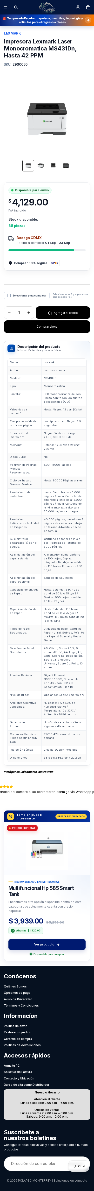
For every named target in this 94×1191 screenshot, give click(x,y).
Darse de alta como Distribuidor (26, 1084)
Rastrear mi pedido (17, 1032)
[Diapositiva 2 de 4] (40, 165)
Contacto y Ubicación (19, 1078)
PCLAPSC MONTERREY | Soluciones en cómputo (52, 1180)
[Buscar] (16, 7)
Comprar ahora (47, 326)
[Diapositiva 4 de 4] (65, 165)
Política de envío (15, 1026)
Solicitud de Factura (18, 1072)
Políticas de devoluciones (22, 1045)
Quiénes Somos (15, 986)
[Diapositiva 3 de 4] (53, 165)
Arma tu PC (12, 1065)
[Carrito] (88, 7)
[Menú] (5, 7)
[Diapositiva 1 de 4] (28, 165)
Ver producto (47, 944)
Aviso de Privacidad (18, 999)
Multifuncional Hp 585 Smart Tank (41, 891)
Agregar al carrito (66, 313)
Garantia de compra (18, 1039)
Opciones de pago (17, 992)
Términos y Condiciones (21, 1005)
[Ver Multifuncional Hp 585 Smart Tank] (47, 848)
